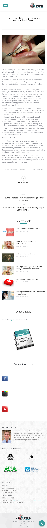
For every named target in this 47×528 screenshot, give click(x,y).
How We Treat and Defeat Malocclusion (26, 242)
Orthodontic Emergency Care (27, 279)
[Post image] (8, 232)
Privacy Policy (24, 526)
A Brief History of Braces (25, 254)
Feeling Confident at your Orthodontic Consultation (30, 293)
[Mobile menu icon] (5, 5)
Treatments (13, 169)
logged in (12, 320)
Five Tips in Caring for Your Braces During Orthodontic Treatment (29, 267)
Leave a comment (37, 169)
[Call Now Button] (42, 523)
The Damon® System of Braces (28, 228)
